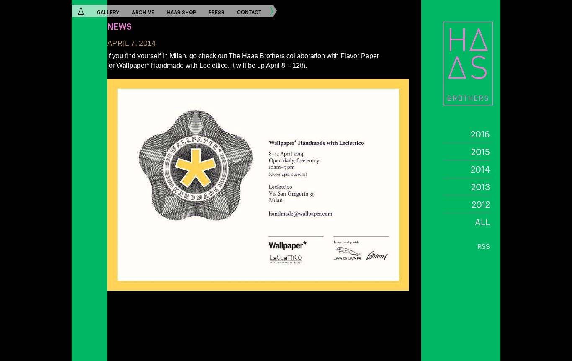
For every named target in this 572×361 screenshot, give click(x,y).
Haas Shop (181, 11)
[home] (81, 11)
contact (249, 11)
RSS (483, 246)
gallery (108, 11)
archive (143, 11)
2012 (481, 204)
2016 (480, 133)
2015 (480, 151)
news (119, 26)
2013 (480, 186)
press (216, 11)
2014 (480, 169)
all (482, 221)
